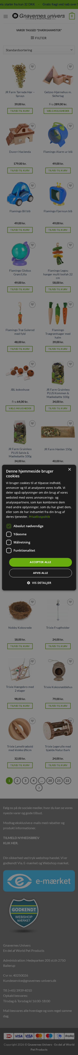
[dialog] (39, 527)
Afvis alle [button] (40, 573)
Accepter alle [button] (40, 562)
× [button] (69, 469)
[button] (39, 582)
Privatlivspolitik (39, 517)
